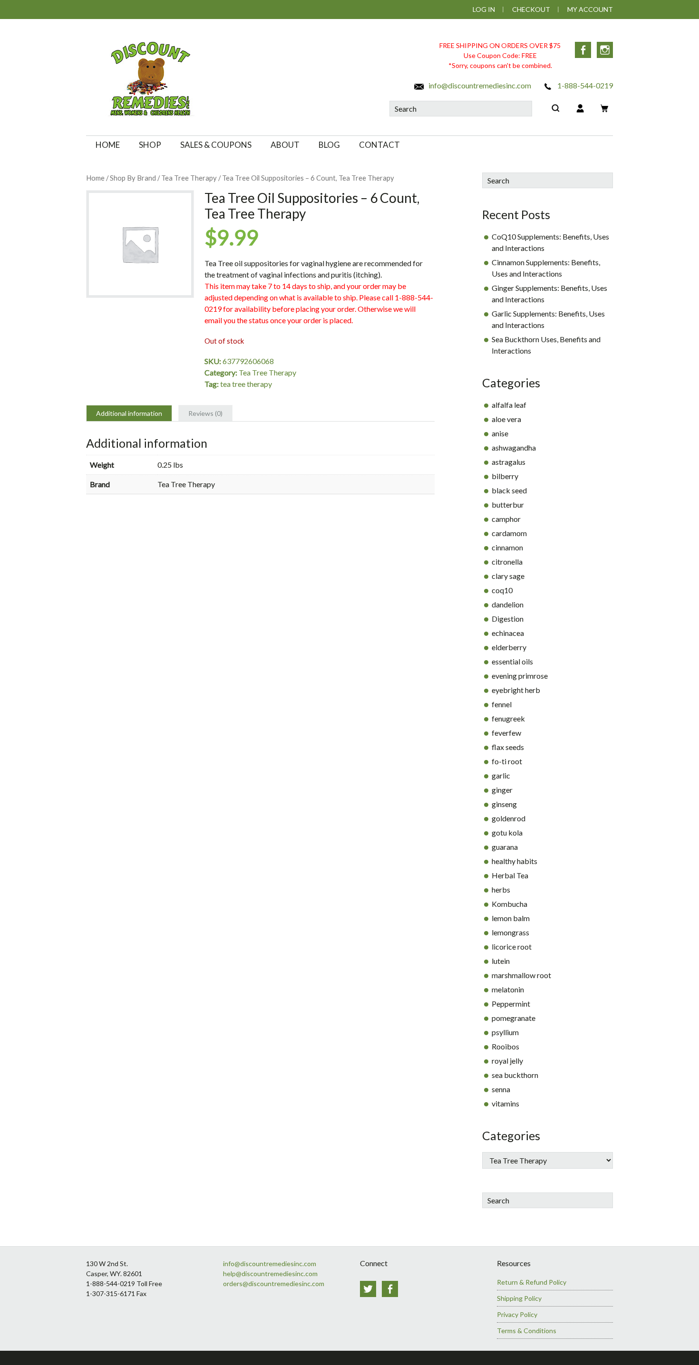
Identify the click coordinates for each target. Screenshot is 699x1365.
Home (95, 177)
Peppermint (511, 1003)
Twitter (368, 1289)
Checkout (531, 9)
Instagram (605, 50)
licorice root (512, 946)
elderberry (509, 647)
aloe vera (506, 418)
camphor (506, 518)
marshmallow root (521, 975)
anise (500, 433)
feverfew (506, 732)
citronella (507, 561)
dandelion (508, 604)
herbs (501, 889)
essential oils (512, 661)
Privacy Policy (517, 1314)
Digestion (508, 618)
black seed (509, 490)
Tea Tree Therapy (189, 177)
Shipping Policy (519, 1298)
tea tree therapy (246, 383)
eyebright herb (516, 689)
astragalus (508, 461)
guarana (505, 846)
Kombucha (509, 903)
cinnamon (507, 547)
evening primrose (520, 675)
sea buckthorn (515, 1074)
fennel (502, 704)
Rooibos (505, 1046)
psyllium (505, 1032)
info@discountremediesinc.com (479, 85)
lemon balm (511, 918)
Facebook (583, 50)
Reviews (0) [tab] (205, 413)
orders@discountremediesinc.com (273, 1283)
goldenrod (508, 818)
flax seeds (508, 746)
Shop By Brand (133, 177)
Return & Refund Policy (531, 1282)
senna (501, 1089)
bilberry (505, 476)
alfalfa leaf (509, 404)
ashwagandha (514, 447)
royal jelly (507, 1060)
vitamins (505, 1103)
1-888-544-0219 (584, 85)
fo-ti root (507, 761)
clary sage (508, 575)
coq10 (502, 590)
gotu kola (507, 832)
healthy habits (514, 860)
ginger (502, 789)
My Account (590, 9)
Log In (484, 9)
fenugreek (508, 718)
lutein (501, 960)
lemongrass (510, 932)
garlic (501, 775)
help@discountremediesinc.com (270, 1273)
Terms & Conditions (526, 1331)
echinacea (508, 632)
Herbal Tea (510, 875)
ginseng (504, 803)
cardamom (509, 533)
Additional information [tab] (129, 413)
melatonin (508, 989)
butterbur (508, 504)
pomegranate (513, 1017)
